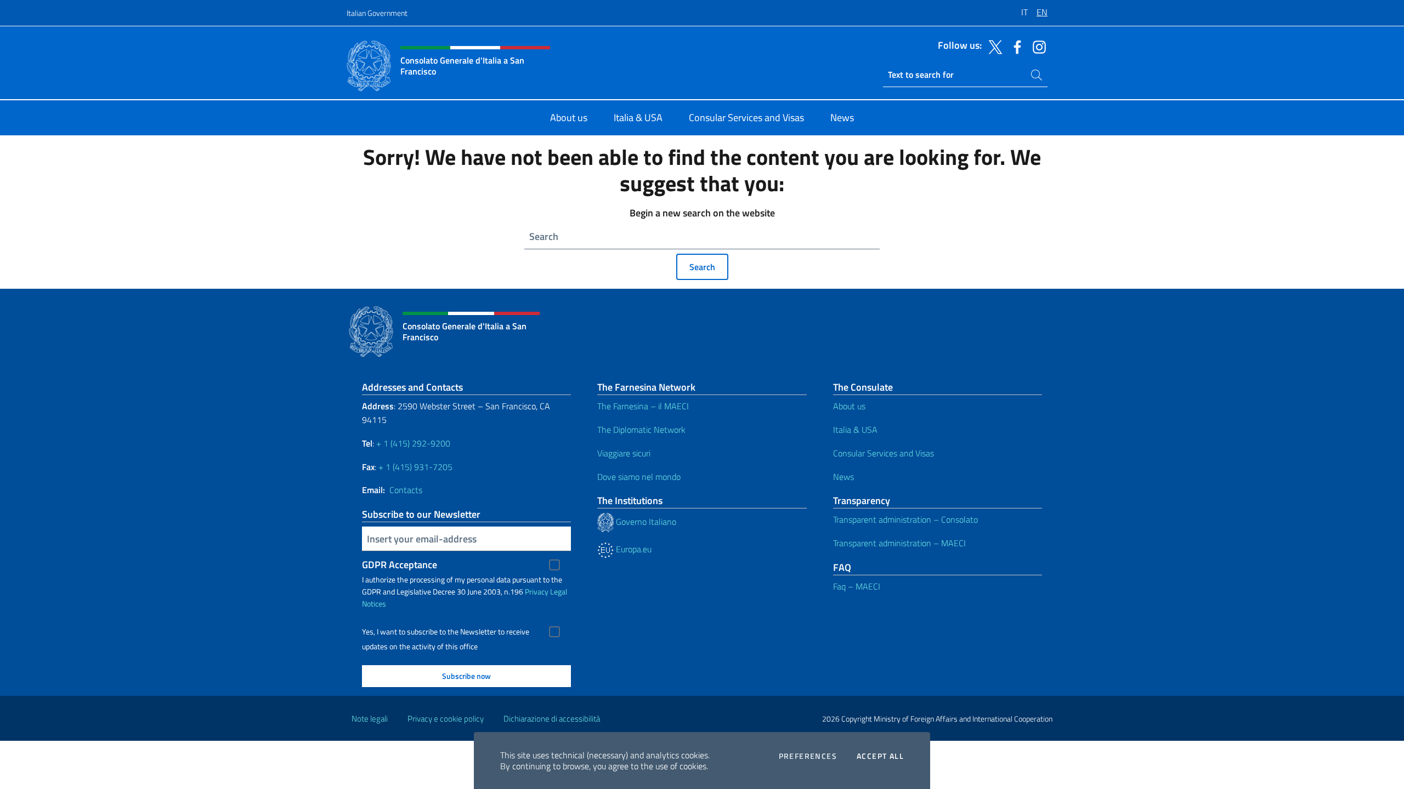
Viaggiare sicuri (623, 453)
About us (849, 406)
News (843, 476)
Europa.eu (633, 549)
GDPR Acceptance (399, 564)
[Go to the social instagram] (1037, 46)
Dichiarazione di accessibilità (551, 718)
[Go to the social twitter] (993, 46)
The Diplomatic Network (641, 429)
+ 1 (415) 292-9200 (413, 443)
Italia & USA (855, 429)
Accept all (880, 756)
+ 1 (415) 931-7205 (415, 466)
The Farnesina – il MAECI (643, 406)
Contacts (405, 489)
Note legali (370, 718)
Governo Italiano (645, 521)
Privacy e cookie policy (445, 718)
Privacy (536, 591)
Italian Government (377, 13)
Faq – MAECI (856, 586)
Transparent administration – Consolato (905, 519)
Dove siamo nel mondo (639, 476)
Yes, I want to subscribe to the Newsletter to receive (445, 632)
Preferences (808, 756)
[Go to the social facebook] (1015, 46)
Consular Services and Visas (883, 453)
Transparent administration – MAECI (899, 543)
